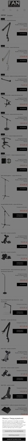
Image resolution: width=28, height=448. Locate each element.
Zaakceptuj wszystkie (14, 439)
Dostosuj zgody (14, 435)
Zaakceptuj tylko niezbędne (14, 431)
